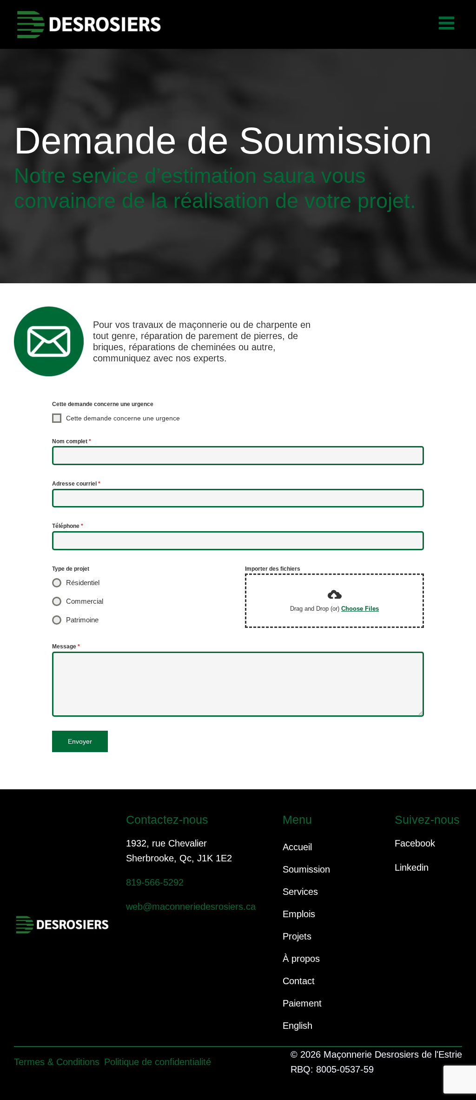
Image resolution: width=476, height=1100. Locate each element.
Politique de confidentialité (157, 1062)
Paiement (302, 1003)
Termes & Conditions (56, 1062)
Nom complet (71, 441)
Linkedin (412, 867)
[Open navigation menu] (446, 24)
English (297, 1025)
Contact (299, 981)
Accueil (297, 847)
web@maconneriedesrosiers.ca (191, 906)
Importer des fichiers (272, 569)
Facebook (415, 843)
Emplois (299, 914)
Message (66, 646)
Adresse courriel (76, 483)
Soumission (306, 869)
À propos (301, 958)
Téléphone (67, 526)
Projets (297, 936)
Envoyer (80, 741)
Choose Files (360, 608)
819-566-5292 (155, 882)
